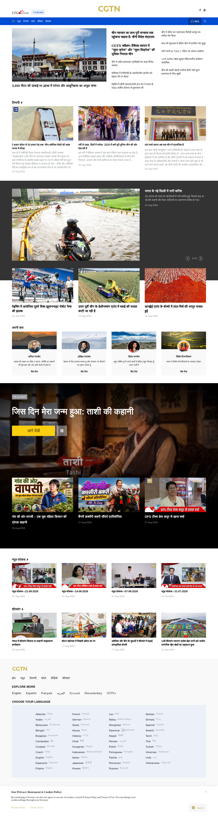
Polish (116, 746)
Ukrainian (157, 752)
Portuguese (121, 752)
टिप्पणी (33, 678)
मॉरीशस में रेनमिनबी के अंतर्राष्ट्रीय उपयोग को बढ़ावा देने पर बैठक (132, 75)
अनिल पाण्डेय (34, 356)
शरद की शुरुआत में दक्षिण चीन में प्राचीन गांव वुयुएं (183, 43)
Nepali (116, 735)
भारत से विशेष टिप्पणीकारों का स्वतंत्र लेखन (183, 361)
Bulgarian (47, 735)
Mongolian (119, 725)
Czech (43, 752)
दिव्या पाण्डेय (133, 356)
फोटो (43, 678)
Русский (75, 693)
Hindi (78, 741)
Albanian (44, 714)
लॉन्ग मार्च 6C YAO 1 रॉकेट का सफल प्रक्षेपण (182, 51)
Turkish (154, 746)
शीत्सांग (66, 678)
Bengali (43, 730)
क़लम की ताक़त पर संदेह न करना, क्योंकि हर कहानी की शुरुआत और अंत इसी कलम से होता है (34, 363)
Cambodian (44, 741)
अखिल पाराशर (84, 356)
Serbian (154, 714)
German (81, 719)
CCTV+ (111, 693)
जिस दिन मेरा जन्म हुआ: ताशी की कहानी (72, 411)
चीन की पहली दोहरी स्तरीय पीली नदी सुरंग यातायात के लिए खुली (180, 72)
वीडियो (54, 678)
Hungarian (82, 746)
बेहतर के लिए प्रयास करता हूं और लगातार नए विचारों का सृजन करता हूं (84, 363)
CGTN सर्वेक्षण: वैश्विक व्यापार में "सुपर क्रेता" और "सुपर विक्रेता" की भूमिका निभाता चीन (133, 50)
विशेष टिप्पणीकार (183, 356)
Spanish (155, 725)
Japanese (82, 763)
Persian (117, 741)
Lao (114, 714)
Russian (118, 768)
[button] (188, 258)
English (16, 693)
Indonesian (87, 752)
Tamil (152, 735)
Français (46, 693)
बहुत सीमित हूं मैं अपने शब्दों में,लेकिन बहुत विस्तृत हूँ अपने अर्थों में (134, 363)
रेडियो (196, 21)
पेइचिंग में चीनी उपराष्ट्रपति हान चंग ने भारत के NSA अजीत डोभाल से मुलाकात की (132, 86)
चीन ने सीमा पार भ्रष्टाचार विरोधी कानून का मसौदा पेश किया (181, 34)
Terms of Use (36, 807)
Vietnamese (158, 763)
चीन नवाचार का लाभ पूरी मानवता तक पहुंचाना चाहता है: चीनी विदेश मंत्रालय (133, 35)
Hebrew (80, 735)
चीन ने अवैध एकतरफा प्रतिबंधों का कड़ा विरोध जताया (132, 63)
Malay (120, 719)
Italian (80, 757)
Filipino (44, 768)
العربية (61, 693)
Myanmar (121, 730)
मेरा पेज (34, 371)
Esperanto (47, 763)
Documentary (93, 693)
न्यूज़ (22, 678)
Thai (151, 741)
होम (13, 678)
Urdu (151, 757)
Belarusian (48, 725)
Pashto (116, 757)
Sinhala (154, 719)
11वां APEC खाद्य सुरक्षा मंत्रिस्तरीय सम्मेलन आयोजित (182, 60)
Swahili (155, 730)
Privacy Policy (18, 807)
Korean (80, 768)
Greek (80, 725)
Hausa (79, 730)
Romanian (119, 763)
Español (31, 693)
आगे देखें (33, 430)
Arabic (43, 719)
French (80, 714)
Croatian (45, 746)
